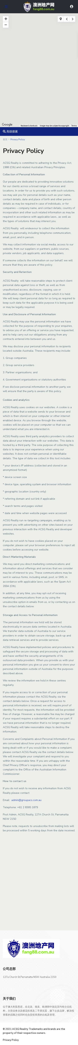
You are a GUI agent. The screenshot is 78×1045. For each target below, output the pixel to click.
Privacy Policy (11, 1040)
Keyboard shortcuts (29, 126)
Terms (74, 126)
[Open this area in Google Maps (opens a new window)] (7, 124)
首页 (5, 139)
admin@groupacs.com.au (26, 800)
